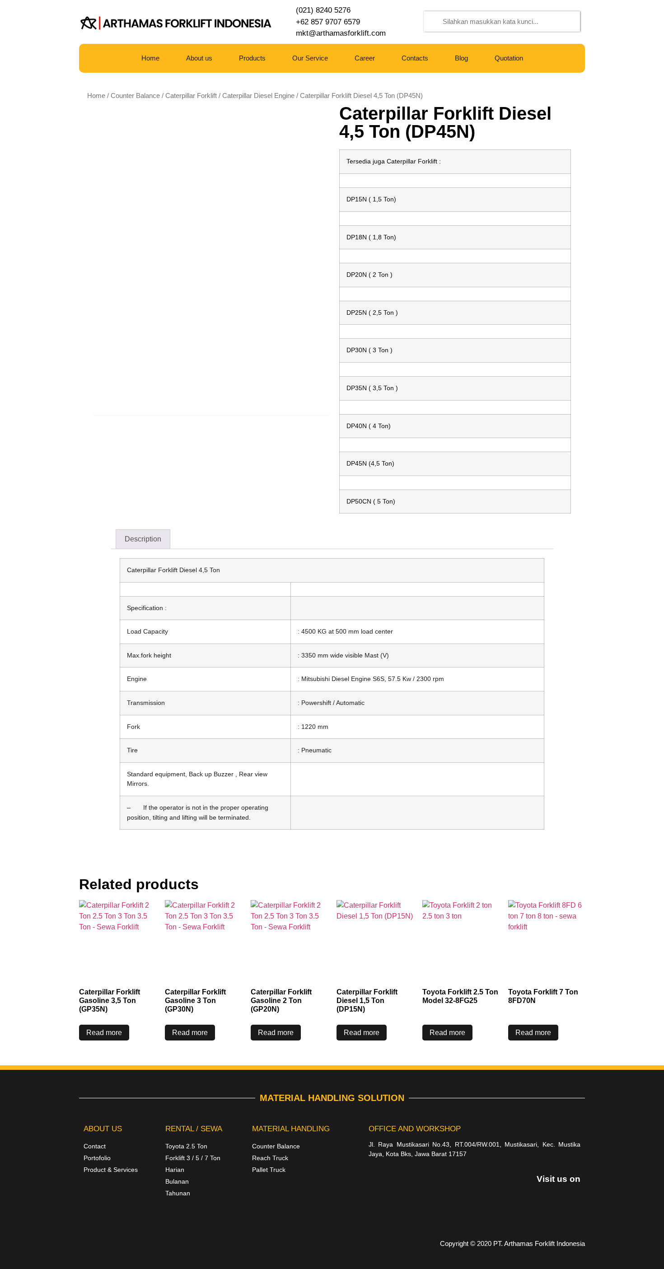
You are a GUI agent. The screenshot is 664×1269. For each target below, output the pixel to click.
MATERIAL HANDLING (291, 1128)
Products (252, 58)
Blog (461, 58)
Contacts (415, 58)
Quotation (509, 58)
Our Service (310, 58)
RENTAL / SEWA (193, 1128)
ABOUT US (103, 1128)
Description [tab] (143, 539)
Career (365, 58)
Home (150, 58)
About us (199, 58)
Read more (104, 1032)
